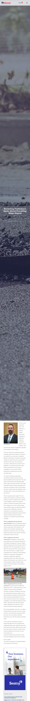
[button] (27, 3)
